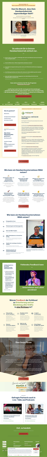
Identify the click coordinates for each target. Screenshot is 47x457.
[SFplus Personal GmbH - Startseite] (4, 442)
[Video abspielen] (23, 27)
